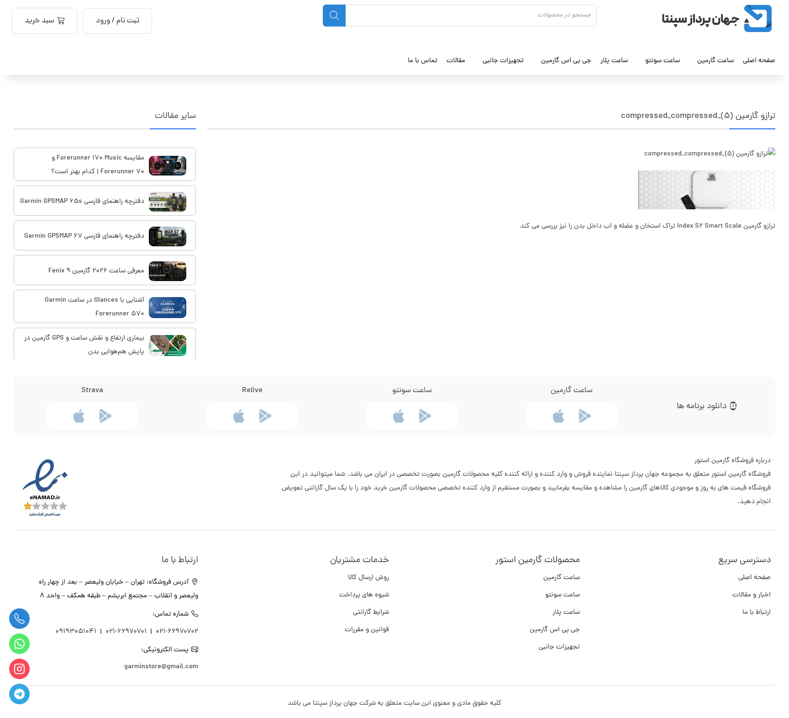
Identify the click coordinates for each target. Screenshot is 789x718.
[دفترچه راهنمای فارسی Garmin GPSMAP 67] (167, 236)
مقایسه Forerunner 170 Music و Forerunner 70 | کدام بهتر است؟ (97, 165)
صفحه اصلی (759, 61)
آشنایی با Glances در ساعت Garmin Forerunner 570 (94, 307)
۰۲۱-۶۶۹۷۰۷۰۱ (126, 632)
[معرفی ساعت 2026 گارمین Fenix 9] (167, 271)
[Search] (334, 16)
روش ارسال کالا (368, 578)
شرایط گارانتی (371, 612)
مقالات (456, 61)
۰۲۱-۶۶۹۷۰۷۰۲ (177, 632)
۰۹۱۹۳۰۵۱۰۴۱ (76, 632)
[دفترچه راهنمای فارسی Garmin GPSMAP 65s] (167, 202)
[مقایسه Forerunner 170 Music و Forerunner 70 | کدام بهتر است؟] (167, 166)
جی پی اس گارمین (555, 630)
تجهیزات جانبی (559, 647)
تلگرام (19, 694)
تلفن (19, 618)
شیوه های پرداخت (364, 595)
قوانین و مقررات (367, 630)
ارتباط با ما (756, 612)
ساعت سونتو (562, 595)
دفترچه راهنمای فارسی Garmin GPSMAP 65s (82, 202)
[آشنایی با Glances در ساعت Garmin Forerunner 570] (167, 307)
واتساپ (19, 643)
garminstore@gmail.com (161, 667)
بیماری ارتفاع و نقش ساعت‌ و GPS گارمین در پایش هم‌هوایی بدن (84, 345)
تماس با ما (422, 61)
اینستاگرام (19, 669)
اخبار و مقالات (751, 595)
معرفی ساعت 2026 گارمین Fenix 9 (96, 271)
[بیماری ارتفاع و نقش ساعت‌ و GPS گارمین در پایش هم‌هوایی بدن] (167, 345)
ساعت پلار (566, 612)
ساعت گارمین (715, 61)
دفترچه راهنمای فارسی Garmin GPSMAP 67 (84, 236)
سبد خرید (39, 21)
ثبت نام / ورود (117, 21)
